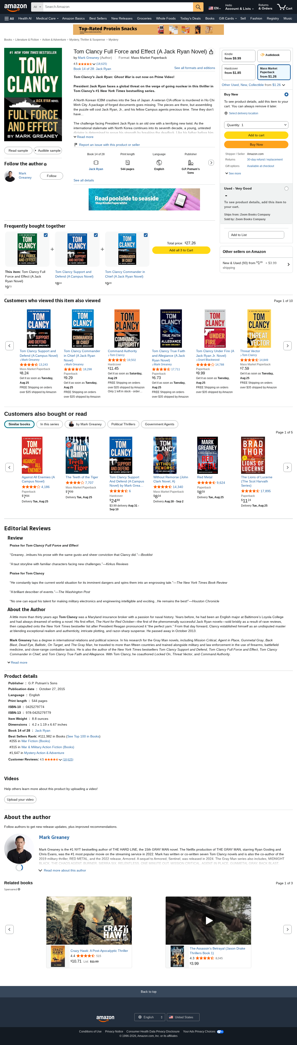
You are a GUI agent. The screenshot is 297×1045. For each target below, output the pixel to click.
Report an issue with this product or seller (109, 145)
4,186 (45, 487)
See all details (84, 180)
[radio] (238, 56)
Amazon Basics (73, 18)
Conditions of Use (90, 1031)
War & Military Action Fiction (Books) (47, 747)
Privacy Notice (114, 1031)
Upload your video (20, 799)
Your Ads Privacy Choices (199, 1031)
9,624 (221, 483)
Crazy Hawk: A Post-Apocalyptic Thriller (99, 951)
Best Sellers (98, 18)
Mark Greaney (88, 57)
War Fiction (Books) (35, 741)
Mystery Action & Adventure (44, 753)
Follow (51, 176)
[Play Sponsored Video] (208, 920)
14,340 (178, 487)
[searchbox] (118, 7)
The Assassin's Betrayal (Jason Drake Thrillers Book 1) (217, 951)
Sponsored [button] (10, 889)
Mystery (113, 39)
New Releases (121, 18)
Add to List (239, 235)
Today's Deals (190, 18)
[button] (9, 18)
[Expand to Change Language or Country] (220, 8)
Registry (273, 18)
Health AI (25, 18)
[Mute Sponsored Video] (126, 939)
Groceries (144, 18)
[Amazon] (16, 7)
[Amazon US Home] (105, 1019)
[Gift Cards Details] (236, 18)
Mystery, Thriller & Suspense (87, 39)
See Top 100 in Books (83, 736)
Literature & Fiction (27, 39)
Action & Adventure (54, 39)
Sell (243, 18)
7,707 (89, 483)
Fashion (256, 18)
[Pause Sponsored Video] (126, 931)
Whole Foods (166, 18)
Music (288, 18)
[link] (77, 249)
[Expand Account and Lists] (253, 9)
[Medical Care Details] (58, 18)
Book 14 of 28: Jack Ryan (92, 69)
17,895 (266, 491)
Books (209, 18)
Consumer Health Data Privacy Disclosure (153, 1031)
